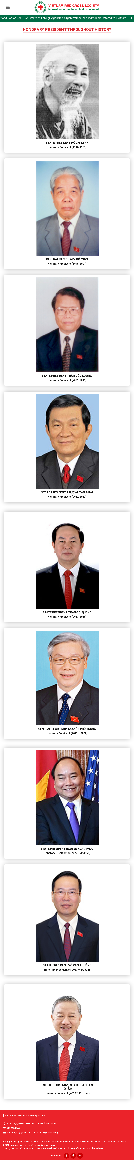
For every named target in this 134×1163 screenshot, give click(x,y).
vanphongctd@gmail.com (19, 1132)
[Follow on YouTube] (80, 1156)
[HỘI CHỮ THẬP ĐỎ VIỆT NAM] (67, 7)
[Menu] (8, 7)
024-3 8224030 (13, 1128)
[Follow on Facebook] (66, 1156)
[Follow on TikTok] (73, 1156)
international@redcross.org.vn (47, 1132)
